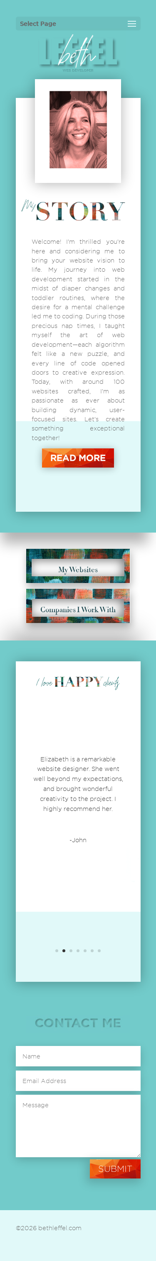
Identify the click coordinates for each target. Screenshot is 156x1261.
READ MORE (78, 458)
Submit (115, 1168)
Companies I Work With (78, 610)
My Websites (78, 570)
